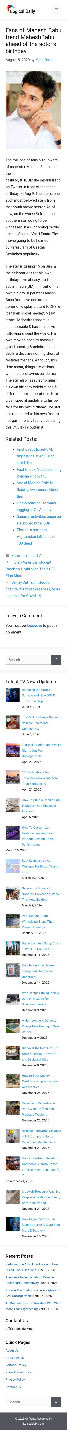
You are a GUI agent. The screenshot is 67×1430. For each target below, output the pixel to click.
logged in (34, 625)
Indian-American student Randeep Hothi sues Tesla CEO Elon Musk (31, 569)
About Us (12, 1350)
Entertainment (23, 555)
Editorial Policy (16, 1365)
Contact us (13, 1387)
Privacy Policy (15, 1379)
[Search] (56, 660)
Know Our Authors (18, 1372)
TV (38, 555)
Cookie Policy (15, 1358)
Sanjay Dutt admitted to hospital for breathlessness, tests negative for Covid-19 (33, 589)
